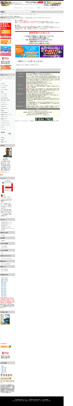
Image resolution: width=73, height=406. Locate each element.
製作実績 (3, 229)
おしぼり (3, 83)
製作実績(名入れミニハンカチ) (7, 228)
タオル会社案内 (45, 399)
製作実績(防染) (4, 225)
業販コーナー (4, 141)
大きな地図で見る (3, 343)
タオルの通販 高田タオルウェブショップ (11, 3)
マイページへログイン (28, 7)
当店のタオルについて (6, 255)
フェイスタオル (4, 85)
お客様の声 (52, 7)
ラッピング (3, 102)
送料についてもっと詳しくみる (21, 120)
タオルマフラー (4, 104)
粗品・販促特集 (4, 269)
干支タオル (3, 106)
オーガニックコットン (5, 125)
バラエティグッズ (5, 120)
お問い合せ (45, 7)
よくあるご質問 (4, 250)
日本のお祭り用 (4, 98)
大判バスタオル (4, 108)
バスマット (23, 14)
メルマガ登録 (56, 120)
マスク (2, 127)
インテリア (3, 129)
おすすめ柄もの (4, 112)
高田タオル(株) (4, 232)
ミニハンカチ (4, 95)
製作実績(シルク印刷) (6, 226)
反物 (2, 91)
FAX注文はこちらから (3, 45)
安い (19, 14)
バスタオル (11, 14)
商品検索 (2, 11)
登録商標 (3, 240)
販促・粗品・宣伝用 (5, 100)
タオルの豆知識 (4, 243)
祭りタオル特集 (4, 270)
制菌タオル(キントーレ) (6, 114)
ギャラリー (3, 219)
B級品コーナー (4, 118)
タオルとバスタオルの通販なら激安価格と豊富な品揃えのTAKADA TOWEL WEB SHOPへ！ (20, 4)
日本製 (2, 137)
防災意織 (3, 238)
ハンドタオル (4, 93)
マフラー (34, 14)
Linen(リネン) (4, 116)
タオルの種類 (4, 246)
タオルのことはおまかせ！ (6, 258)
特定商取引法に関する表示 (34, 399)
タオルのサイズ (4, 247)
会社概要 (3, 235)
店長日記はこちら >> (5, 172)
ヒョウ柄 (15, 14)
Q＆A (2, 252)
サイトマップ (60, 7)
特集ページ (3, 266)
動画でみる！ (4, 261)
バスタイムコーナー (5, 123)
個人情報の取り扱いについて (21, 399)
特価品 (2, 110)
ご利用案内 (38, 7)
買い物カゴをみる (17, 7)
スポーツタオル (29, 14)
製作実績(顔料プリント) (6, 223)
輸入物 (2, 139)
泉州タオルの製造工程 (5, 263)
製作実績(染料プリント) (6, 222)
